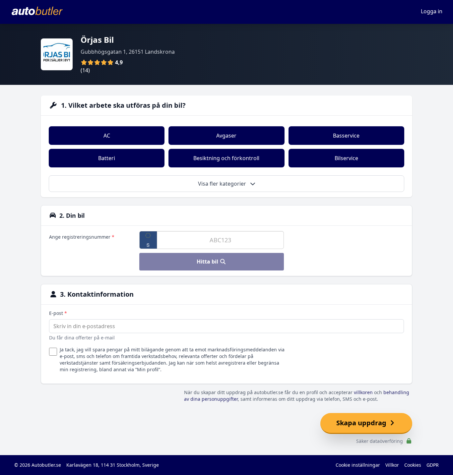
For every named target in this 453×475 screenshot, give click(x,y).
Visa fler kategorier (222, 183)
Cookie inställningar (358, 465)
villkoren (363, 392)
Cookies (412, 465)
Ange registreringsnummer (81, 237)
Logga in (431, 11)
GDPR (432, 465)
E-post (58, 313)
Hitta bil (208, 261)
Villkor (392, 465)
